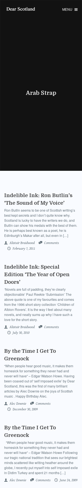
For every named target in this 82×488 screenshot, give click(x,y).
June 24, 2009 (68, 480)
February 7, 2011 (23, 249)
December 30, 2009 (25, 409)
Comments (51, 243)
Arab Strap (41, 93)
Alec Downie (17, 404)
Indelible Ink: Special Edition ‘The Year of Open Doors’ (37, 274)
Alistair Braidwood (22, 243)
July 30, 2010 (20, 333)
